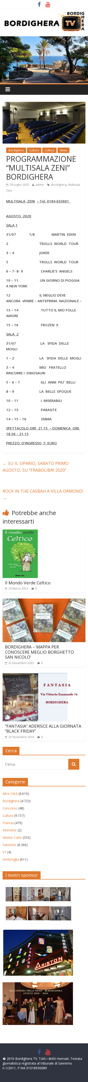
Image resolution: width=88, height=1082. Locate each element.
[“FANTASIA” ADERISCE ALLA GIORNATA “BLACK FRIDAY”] (42, 675)
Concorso (10, 808)
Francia (8, 823)
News (63, 150)
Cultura (34, 150)
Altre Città (10, 793)
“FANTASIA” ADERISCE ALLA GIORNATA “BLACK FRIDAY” (43, 728)
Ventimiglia (11, 859)
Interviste (10, 830)
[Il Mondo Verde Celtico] (20, 532)
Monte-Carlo (12, 837)
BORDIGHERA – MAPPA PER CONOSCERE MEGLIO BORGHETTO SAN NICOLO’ (39, 652)
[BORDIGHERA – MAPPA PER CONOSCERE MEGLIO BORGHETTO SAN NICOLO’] (44, 601)
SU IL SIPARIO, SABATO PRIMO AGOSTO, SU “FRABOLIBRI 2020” (36, 466)
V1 (4, 852)
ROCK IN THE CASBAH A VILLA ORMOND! (43, 494)
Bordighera (16, 150)
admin (39, 185)
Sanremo (9, 844)
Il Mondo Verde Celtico (27, 583)
